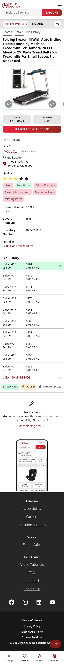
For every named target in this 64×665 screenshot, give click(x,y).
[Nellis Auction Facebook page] (11, 602)
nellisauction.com (43, 642)
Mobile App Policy (32, 631)
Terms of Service (32, 620)
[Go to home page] (11, 5)
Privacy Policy (32, 626)
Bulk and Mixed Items (19, 246)
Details (19, 32)
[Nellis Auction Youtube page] (52, 602)
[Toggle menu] (59, 5)
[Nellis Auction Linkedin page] (39, 602)
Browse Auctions (32, 637)
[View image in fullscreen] (52, 104)
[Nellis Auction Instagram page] (25, 602)
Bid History (33, 32)
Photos (7, 32)
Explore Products (16, 24)
